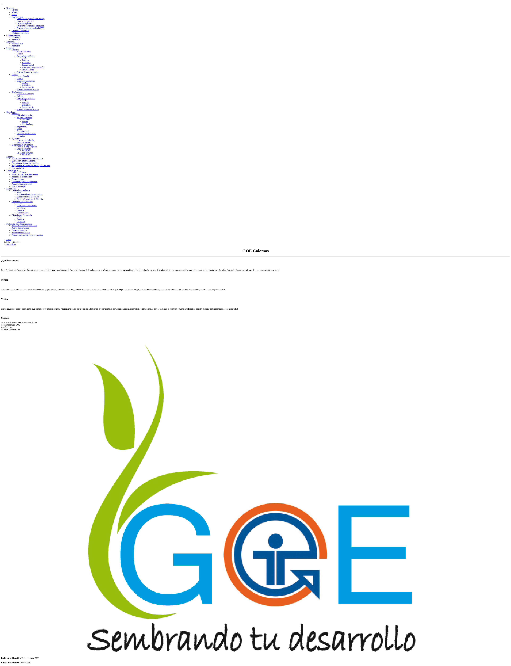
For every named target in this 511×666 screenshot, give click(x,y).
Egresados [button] (16, 138)
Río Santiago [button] (17, 92)
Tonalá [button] (14, 74)
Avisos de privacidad (20, 228)
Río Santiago (27, 124)
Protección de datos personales (24, 225)
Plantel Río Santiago (25, 94)
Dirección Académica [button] (21, 190)
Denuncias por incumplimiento (24, 181)
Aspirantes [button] (10, 42)
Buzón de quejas (19, 186)
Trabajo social (28, 65)
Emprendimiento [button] (24, 149)
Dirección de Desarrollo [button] (22, 215)
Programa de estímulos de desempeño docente (31, 165)
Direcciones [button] (11, 189)
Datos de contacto (19, 230)
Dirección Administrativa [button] (22, 201)
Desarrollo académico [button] (26, 56)
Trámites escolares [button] (24, 118)
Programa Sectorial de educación (30, 26)
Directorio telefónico (20, 30)
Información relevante (21, 233)
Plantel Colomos (24, 51)
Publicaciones (22, 213)
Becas (19, 129)
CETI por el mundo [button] (25, 153)
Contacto (20, 210)
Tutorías (25, 60)
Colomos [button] (15, 50)
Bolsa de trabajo (23, 142)
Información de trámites (27, 205)
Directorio (21, 208)
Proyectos (26, 150)
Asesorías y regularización (33, 67)
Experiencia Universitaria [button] (22, 145)
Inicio (19, 203)
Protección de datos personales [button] (19, 224)
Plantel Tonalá (23, 76)
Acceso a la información (22, 177)
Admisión (16, 46)
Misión (14, 12)
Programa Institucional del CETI (30, 28)
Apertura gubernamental (22, 184)
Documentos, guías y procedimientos (27, 235)
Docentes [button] (10, 157)
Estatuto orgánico (24, 23)
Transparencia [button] (12, 170)
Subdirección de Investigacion (29, 194)
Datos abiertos (18, 179)
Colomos (26, 119)
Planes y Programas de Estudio (30, 199)
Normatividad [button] (17, 17)
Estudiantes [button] (11, 112)
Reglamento (22, 126)
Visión (14, 14)
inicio (19, 192)
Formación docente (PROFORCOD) (27, 158)
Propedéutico (17, 43)
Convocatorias (18, 168)
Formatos (21, 136)
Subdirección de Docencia (28, 197)
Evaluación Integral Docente (24, 161)
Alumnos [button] (15, 114)
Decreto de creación (25, 21)
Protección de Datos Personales (25, 174)
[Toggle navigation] (2, 4)
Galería (20, 54)
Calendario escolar (24, 115)
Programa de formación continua (25, 163)
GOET (25, 82)
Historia (15, 10)
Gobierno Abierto (19, 172)
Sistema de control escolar (28, 72)
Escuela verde (28, 70)
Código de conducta (20, 33)
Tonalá (25, 121)
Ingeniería (16, 39)
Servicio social (23, 131)
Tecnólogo (16, 37)
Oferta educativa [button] (13, 35)
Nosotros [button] (10, 8)
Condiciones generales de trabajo (30, 18)
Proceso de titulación (25, 140)
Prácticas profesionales (26, 133)
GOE (24, 58)
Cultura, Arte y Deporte (27, 146)
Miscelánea (11, 244)
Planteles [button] (10, 48)
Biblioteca (26, 62)
